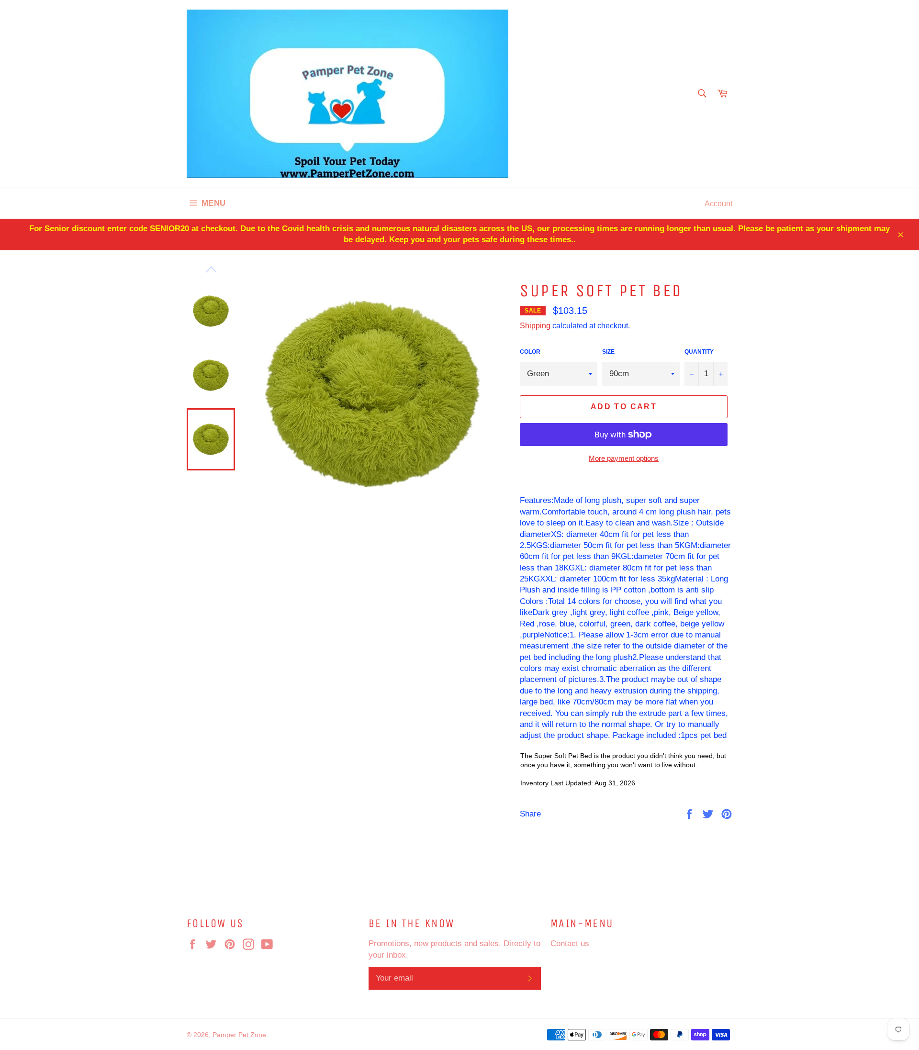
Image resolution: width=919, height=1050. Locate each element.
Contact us (569, 943)
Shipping (535, 325)
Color (530, 351)
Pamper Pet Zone (239, 1035)
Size (608, 351)
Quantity (699, 351)
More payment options (624, 458)
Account (718, 203)
